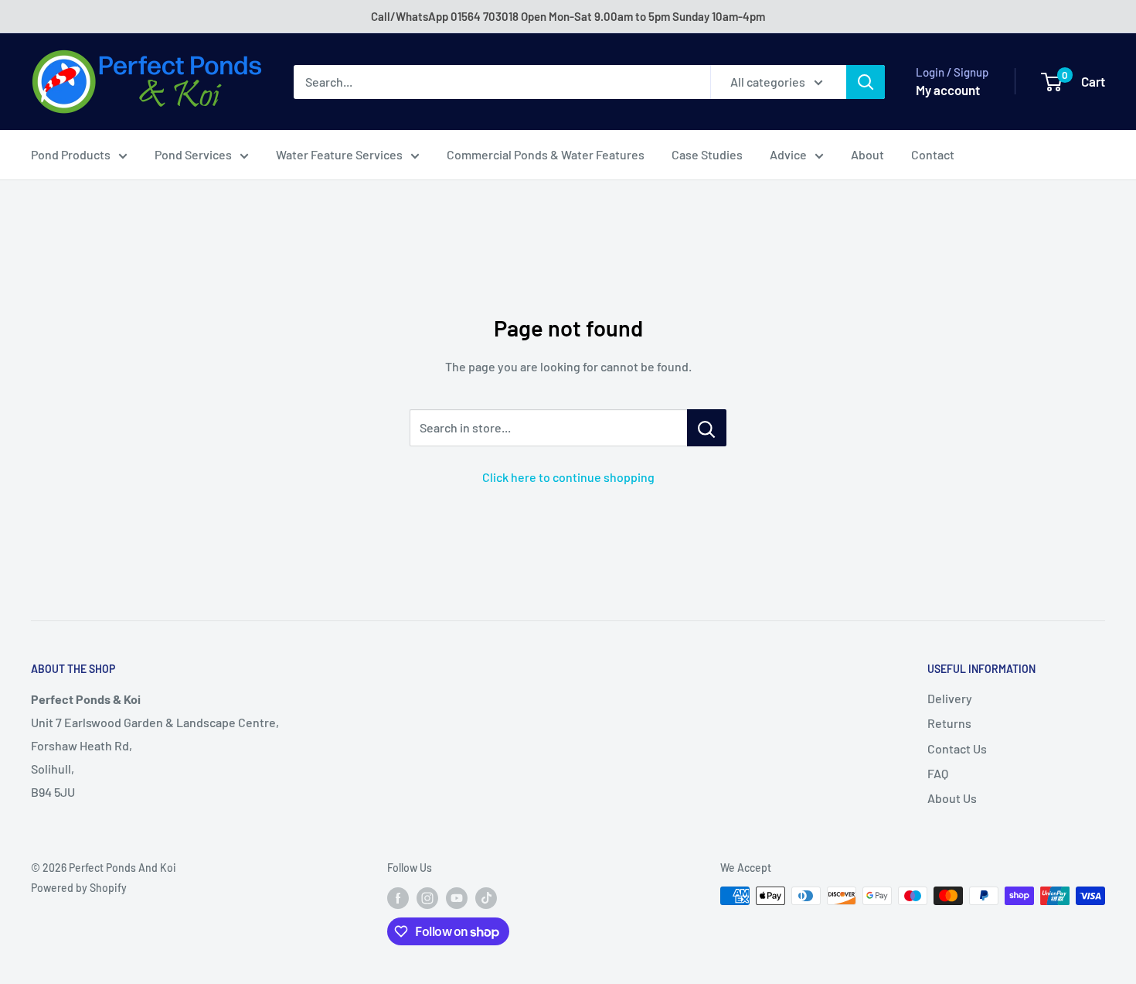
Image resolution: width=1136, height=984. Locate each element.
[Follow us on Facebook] (398, 897)
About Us (952, 798)
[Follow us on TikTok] (486, 897)
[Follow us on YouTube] (457, 897)
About (867, 154)
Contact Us (957, 748)
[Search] (865, 82)
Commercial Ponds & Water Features (546, 154)
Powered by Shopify (79, 887)
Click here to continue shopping (568, 477)
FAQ (937, 773)
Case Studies (707, 154)
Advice (788, 154)
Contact (932, 154)
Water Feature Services (339, 154)
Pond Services (193, 154)
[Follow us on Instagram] (427, 897)
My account (948, 89)
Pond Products (71, 154)
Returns (949, 723)
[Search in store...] (706, 427)
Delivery (949, 698)
